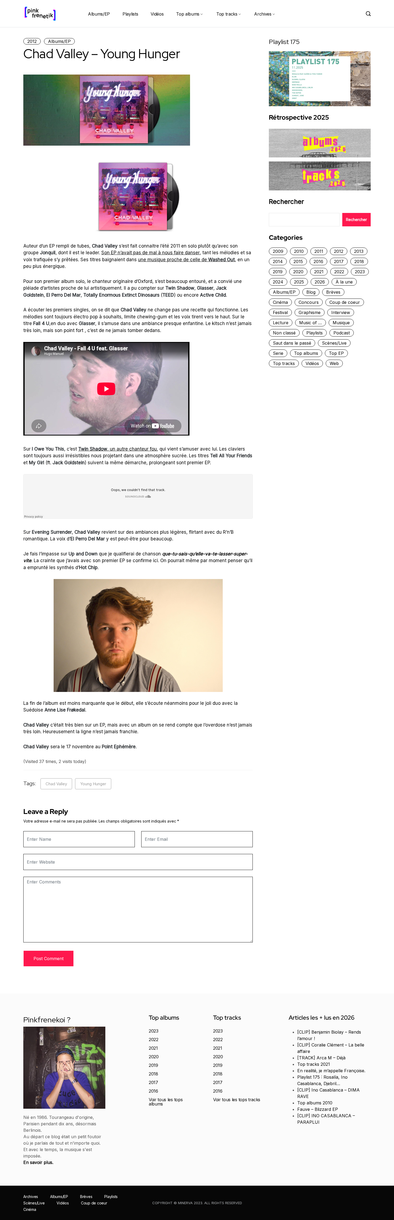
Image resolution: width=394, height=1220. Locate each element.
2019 (278, 271)
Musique (341, 322)
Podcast (341, 333)
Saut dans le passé (292, 343)
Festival (280, 312)
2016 (318, 261)
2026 (320, 282)
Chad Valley (56, 783)
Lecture (280, 322)
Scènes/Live (334, 343)
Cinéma (280, 302)
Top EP (336, 353)
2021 (319, 271)
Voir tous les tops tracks (236, 1099)
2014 (278, 261)
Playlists (130, 14)
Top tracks (226, 14)
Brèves (333, 292)
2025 (299, 282)
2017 (339, 261)
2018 (359, 261)
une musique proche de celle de (186, 259)
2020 (298, 271)
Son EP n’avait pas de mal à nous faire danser (150, 252)
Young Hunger (93, 783)
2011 (318, 251)
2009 (278, 251)
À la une (344, 282)
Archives (262, 14)
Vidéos (157, 14)
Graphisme (310, 312)
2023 (360, 271)
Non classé (284, 333)
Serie (278, 353)
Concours (309, 302)
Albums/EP (99, 14)
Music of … (310, 322)
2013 (358, 251)
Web (334, 363)
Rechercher (286, 201)
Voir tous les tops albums (166, 1101)
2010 (299, 251)
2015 (298, 261)
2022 (339, 271)
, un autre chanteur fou (117, 449)
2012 (32, 41)
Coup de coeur (344, 302)
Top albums (187, 14)
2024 (278, 282)
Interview (340, 312)
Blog (310, 292)
